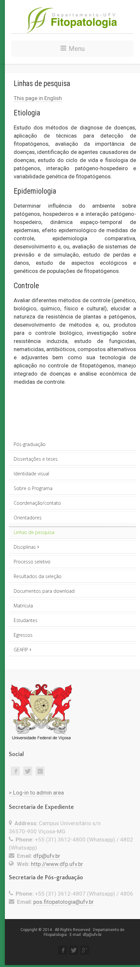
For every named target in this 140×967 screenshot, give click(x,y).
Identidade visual (31, 473)
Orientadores (28, 517)
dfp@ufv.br (46, 856)
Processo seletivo (32, 561)
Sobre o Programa (33, 488)
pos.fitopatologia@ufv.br (63, 902)
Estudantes (25, 620)
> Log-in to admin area (36, 792)
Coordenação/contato (37, 503)
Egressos (23, 635)
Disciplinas (25, 547)
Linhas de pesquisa (34, 532)
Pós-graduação (30, 444)
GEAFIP (21, 650)
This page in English (38, 98)
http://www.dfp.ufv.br (57, 864)
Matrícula (23, 606)
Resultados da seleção (38, 576)
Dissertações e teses (36, 459)
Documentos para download (44, 591)
